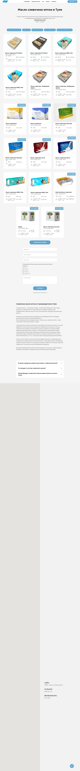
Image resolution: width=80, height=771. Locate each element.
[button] (40, 242)
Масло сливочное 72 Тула (50, 29)
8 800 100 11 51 (48, 691)
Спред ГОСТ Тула (26, 29)
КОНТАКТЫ (54, 1)
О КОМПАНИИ (27, 1)
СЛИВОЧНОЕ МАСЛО (35, 1)
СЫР (43, 1)
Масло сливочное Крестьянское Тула (64, 29)
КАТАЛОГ (48, 1)
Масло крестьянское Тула (37, 29)
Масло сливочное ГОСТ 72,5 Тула (14, 29)
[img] (14, 43)
